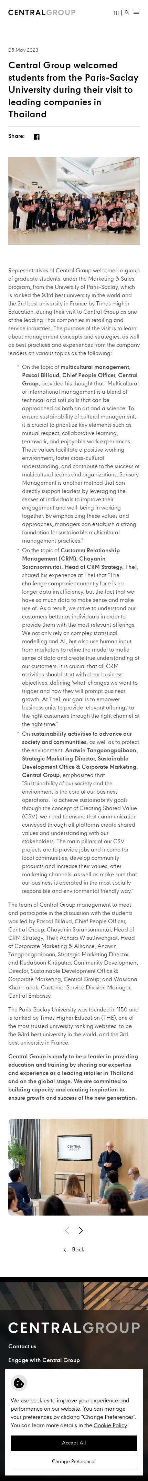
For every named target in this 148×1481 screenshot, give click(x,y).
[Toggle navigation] (136, 12)
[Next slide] (81, 1231)
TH (116, 13)
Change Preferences (74, 1461)
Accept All (74, 1443)
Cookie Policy (110, 1425)
